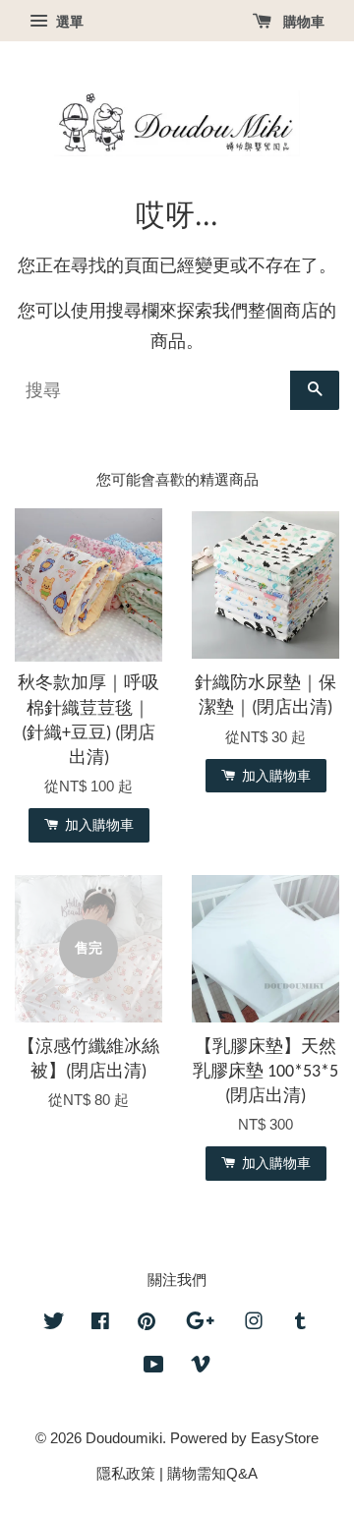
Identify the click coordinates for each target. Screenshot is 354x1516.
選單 (68, 21)
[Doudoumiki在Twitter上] (54, 1323)
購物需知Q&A (212, 1473)
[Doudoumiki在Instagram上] (254, 1323)
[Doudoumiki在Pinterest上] (146, 1323)
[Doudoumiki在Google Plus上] (200, 1323)
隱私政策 (125, 1473)
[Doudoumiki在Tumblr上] (300, 1323)
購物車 (301, 21)
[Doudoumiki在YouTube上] (154, 1367)
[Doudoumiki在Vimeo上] (200, 1367)
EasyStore (285, 1437)
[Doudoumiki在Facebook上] (100, 1323)
